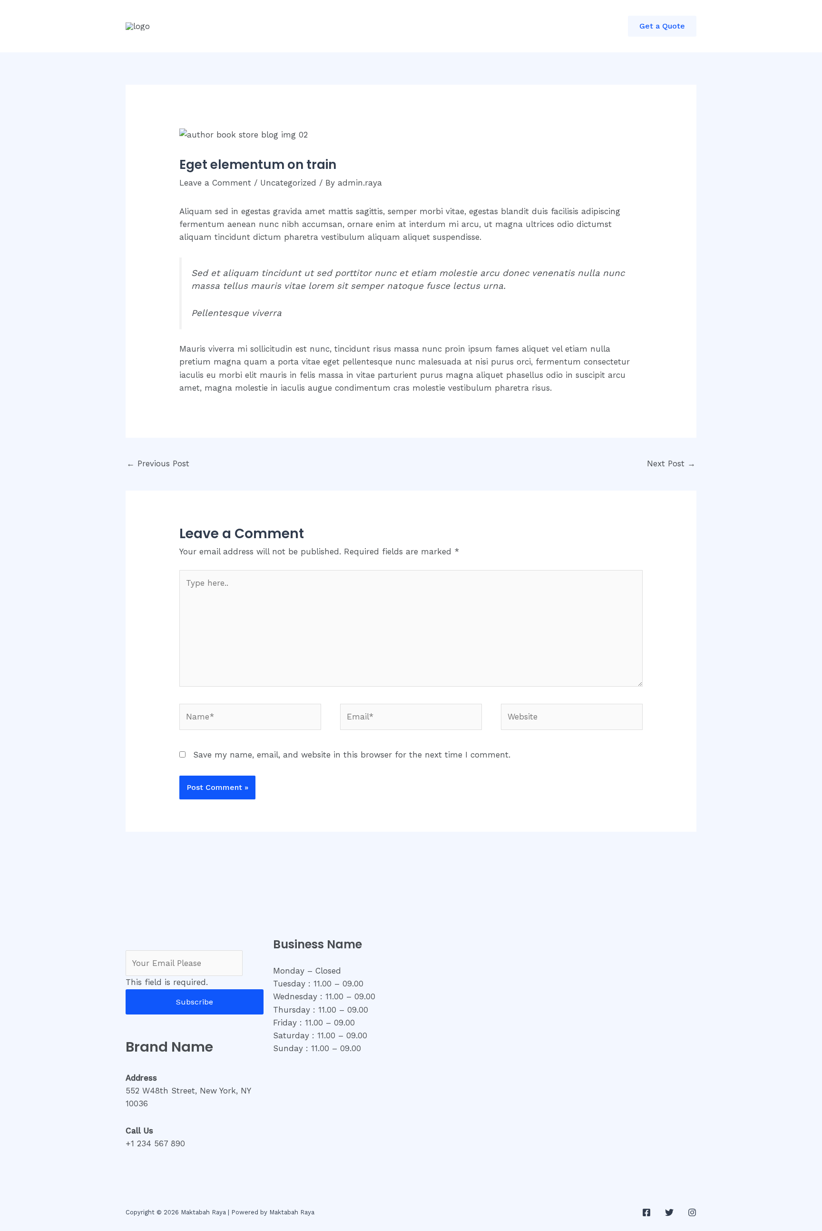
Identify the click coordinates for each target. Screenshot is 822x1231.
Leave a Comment (215, 182)
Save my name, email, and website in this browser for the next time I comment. (351, 754)
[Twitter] (669, 1212)
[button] (662, 26)
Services (309, 26)
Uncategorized (288, 182)
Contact (357, 26)
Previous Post (158, 463)
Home (226, 26)
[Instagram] (692, 1212)
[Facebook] (646, 1212)
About (266, 26)
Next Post (671, 463)
